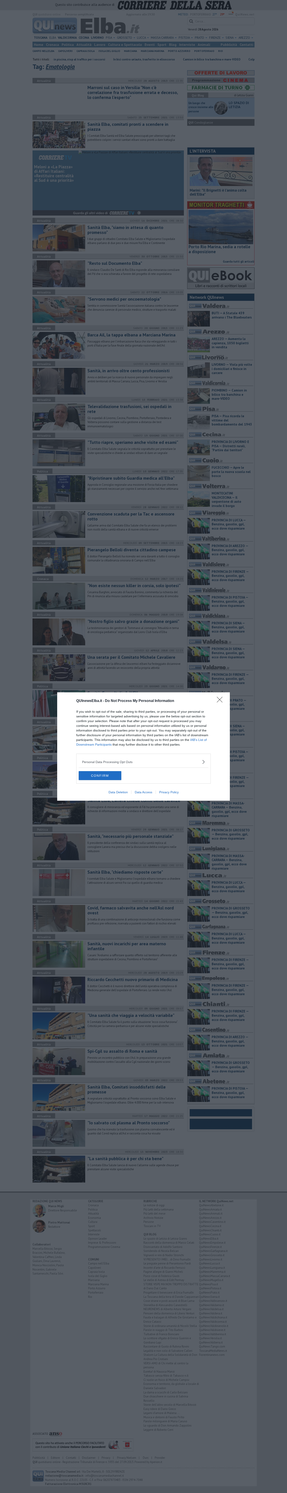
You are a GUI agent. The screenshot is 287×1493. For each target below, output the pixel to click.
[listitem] (143, 761)
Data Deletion (118, 792)
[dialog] (143, 746)
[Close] (221, 701)
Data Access (143, 792)
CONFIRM (100, 775)
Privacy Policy (169, 792)
